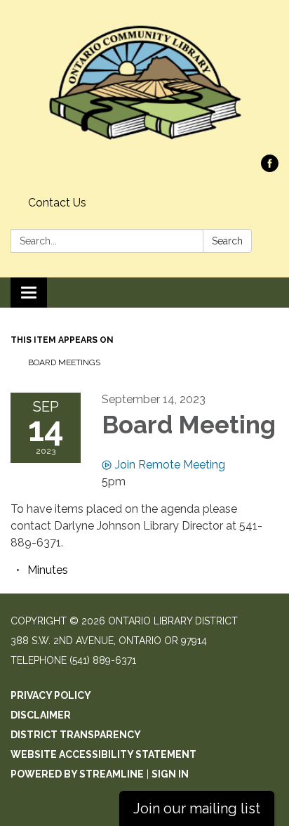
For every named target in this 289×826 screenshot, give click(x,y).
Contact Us (57, 202)
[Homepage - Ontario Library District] (144, 84)
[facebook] (269, 168)
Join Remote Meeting (170, 464)
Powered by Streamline (77, 774)
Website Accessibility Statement (103, 754)
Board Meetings (64, 362)
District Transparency (76, 734)
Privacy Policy (51, 695)
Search (227, 241)
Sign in (170, 774)
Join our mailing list (196, 808)
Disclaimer (41, 715)
